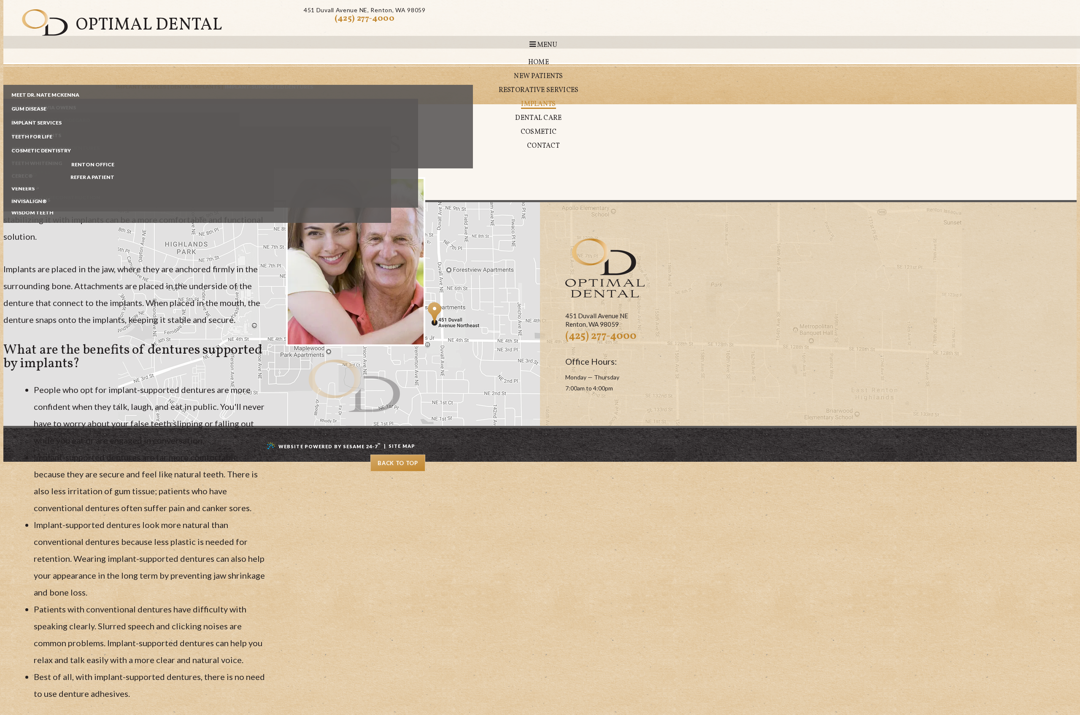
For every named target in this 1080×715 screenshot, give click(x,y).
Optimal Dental (149, 25)
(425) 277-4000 (365, 18)
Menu (546, 45)
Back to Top (398, 463)
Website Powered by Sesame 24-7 (329, 445)
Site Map (402, 446)
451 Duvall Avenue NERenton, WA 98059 (364, 10)
